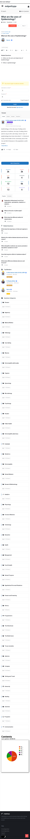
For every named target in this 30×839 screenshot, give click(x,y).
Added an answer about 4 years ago (13, 126)
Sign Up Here (19, 107)
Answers (9, 196)
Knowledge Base (5, 829)
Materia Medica (9, 322)
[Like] (2, 50)
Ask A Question (25, 11)
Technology (8, 524)
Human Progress (9, 575)
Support (3, 833)
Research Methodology (11, 484)
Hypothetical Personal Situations (13, 585)
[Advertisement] (15, 73)
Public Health (6, 33)
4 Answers (9, 206)
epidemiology (5, 47)
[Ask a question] (26, 835)
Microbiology (8, 393)
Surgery (7, 413)
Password (4, 94)
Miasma (7, 353)
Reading (7, 696)
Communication (9, 727)
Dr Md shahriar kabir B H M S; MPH (16, 272)
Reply (9, 149)
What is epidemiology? (9, 63)
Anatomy (7, 656)
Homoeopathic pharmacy (11, 433)
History (7, 605)
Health (6, 545)
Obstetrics (7, 454)
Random (18, 116)
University (7, 686)
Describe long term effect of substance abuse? (13, 254)
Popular (4, 196)
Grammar (7, 706)
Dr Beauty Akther (11, 281)
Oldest (8, 116)
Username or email (6, 87)
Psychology (8, 403)
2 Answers (9, 213)
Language (7, 444)
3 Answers (9, 221)
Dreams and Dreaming (11, 595)
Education (7, 535)
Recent (12, 116)
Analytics (7, 494)
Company (7, 666)
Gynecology (8, 383)
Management (8, 555)
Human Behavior (9, 474)
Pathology (7, 332)
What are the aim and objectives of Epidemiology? (12, 59)
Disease (7, 302)
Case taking (8, 343)
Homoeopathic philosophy (12, 363)
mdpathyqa (10, 6)
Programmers (8, 615)
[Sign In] (28, 6)
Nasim (8, 289)
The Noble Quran (9, 636)
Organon (7, 373)
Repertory (7, 312)
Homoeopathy (8, 464)
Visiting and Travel (10, 676)
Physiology (8, 504)
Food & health (8, 565)
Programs (7, 716)
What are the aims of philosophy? (13, 210)
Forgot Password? (25, 100)
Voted (3, 116)
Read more (5, 145)
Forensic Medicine (10, 514)
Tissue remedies (9, 646)
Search (4, 11)
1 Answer (6, 233)
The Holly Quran (9, 625)
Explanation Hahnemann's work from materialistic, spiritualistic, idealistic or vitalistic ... (14, 202)
